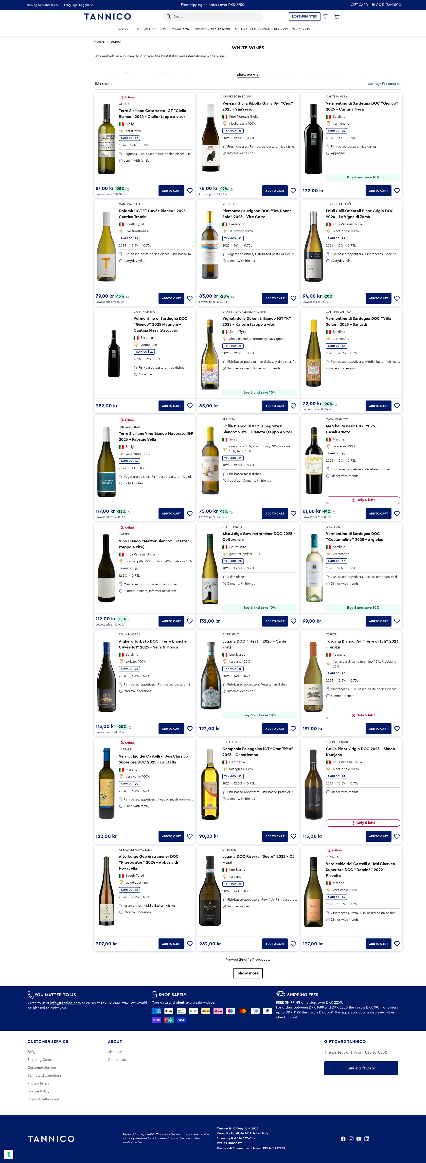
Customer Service (48, 1042)
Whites (149, 29)
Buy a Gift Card (361, 1068)
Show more (248, 973)
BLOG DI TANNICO (386, 5)
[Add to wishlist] (189, 190)
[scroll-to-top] (415, 1138)
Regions (281, 29)
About (115, 1042)
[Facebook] (343, 1139)
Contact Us (117, 1060)
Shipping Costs (40, 1060)
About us (115, 1052)
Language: (76, 4)
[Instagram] (351, 1139)
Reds (136, 29)
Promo (122, 29)
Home (99, 41)
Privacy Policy (39, 1083)
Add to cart (171, 190)
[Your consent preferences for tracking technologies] (8, 1154)
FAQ (31, 1052)
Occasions (301, 29)
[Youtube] (359, 1139)
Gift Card (359, 5)
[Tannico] (107, 16)
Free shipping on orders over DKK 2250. (213, 5)
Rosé (164, 29)
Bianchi (117, 41)
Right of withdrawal (43, 1099)
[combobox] (208, 16)
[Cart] (336, 16)
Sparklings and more (213, 29)
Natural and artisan (252, 29)
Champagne (181, 29)
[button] (253, 16)
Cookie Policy (39, 1091)
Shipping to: (40, 4)
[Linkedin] (367, 1139)
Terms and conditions (45, 1075)
